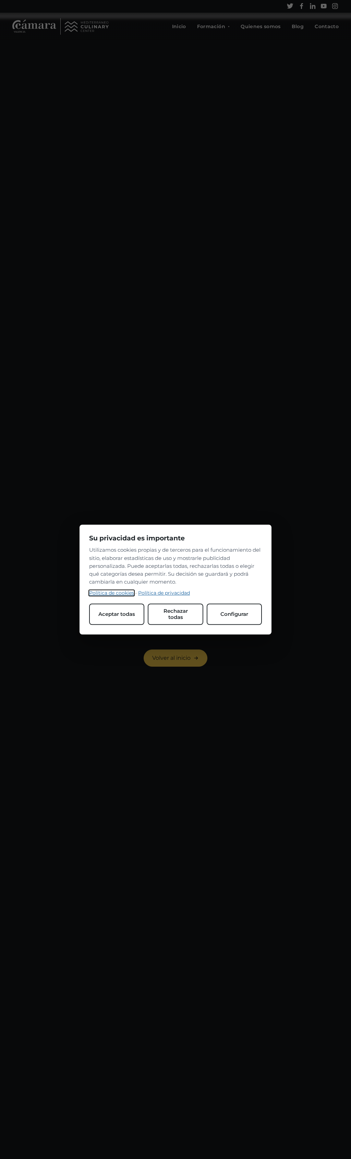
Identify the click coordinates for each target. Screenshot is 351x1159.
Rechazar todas (176, 614)
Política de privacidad (164, 593)
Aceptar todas (116, 614)
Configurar (234, 614)
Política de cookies (111, 593)
